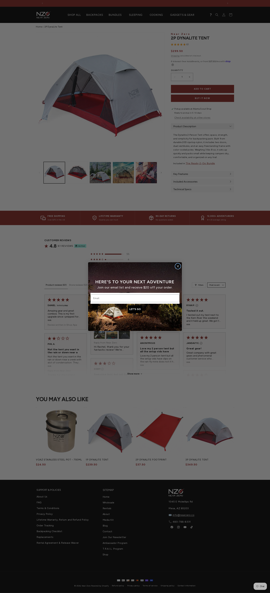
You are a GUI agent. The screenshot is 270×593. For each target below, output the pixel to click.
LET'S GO (135, 309)
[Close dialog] (178, 266)
